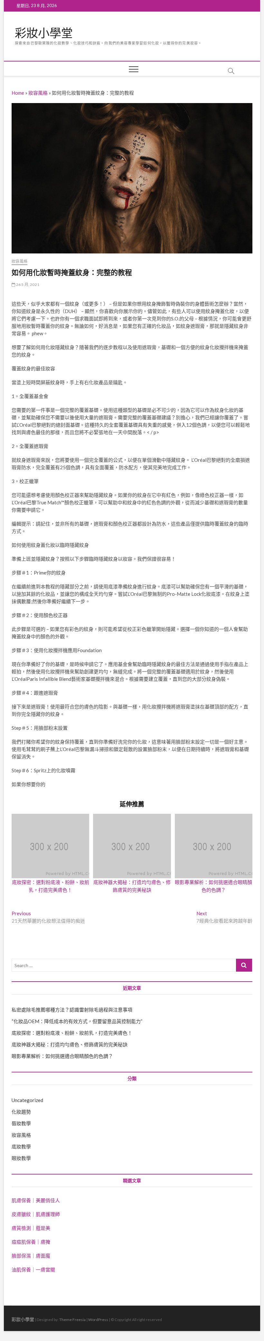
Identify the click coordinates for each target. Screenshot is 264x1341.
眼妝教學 (21, 1158)
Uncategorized (27, 1100)
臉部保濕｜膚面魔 (31, 1256)
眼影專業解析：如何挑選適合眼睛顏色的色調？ (62, 1056)
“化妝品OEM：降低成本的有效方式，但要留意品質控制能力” (77, 1021)
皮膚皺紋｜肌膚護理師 (36, 1214)
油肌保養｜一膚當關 (33, 1269)
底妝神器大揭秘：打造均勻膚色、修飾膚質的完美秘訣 (69, 1044)
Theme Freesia (72, 1319)
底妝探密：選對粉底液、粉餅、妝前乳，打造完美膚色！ (72, 1033)
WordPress (98, 1319)
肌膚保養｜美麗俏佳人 (36, 1200)
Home (18, 93)
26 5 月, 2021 (27, 284)
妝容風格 (38, 93)
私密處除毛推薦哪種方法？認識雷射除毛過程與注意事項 (72, 1010)
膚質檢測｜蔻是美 (31, 1228)
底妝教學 (21, 1146)
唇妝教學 (21, 1123)
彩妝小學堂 (44, 33)
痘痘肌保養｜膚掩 (31, 1242)
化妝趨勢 (21, 1112)
